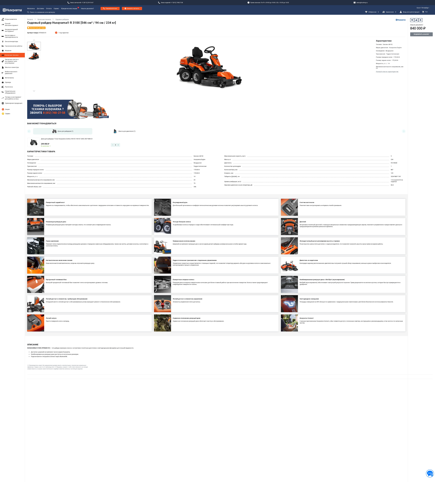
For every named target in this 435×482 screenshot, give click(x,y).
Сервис (56, 8)
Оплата (49, 8)
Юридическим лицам (69, 8)
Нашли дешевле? (87, 8)
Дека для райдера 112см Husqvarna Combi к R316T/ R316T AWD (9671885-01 (67, 139)
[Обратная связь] (430, 473)
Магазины (31, 8)
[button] (34, 40)
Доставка (40, 8)
